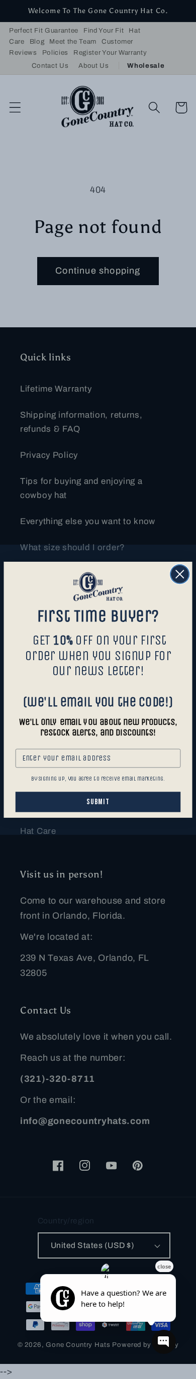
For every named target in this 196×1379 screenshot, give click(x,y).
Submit (98, 801)
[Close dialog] (179, 574)
